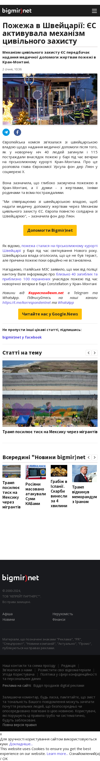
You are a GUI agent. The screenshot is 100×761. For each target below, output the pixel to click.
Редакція (68, 665)
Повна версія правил (19, 724)
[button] (89, 353)
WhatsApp (66, 302)
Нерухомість (62, 614)
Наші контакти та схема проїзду (28, 665)
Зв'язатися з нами (17, 670)
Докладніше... (21, 743)
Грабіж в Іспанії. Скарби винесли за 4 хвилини (59, 493)
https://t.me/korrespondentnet (26, 302)
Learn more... (57, 753)
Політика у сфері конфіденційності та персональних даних (49, 676)
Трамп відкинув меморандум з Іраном (84, 494)
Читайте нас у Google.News (50, 314)
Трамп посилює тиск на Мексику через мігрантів (50, 431)
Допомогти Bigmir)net (50, 230)
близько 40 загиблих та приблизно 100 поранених (50, 276)
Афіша (7, 614)
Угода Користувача (18, 674)
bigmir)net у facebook (22, 337)
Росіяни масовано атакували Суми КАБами (35, 493)
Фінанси (58, 619)
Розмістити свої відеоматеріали (64, 670)
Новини (8, 619)
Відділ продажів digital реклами (58, 685)
